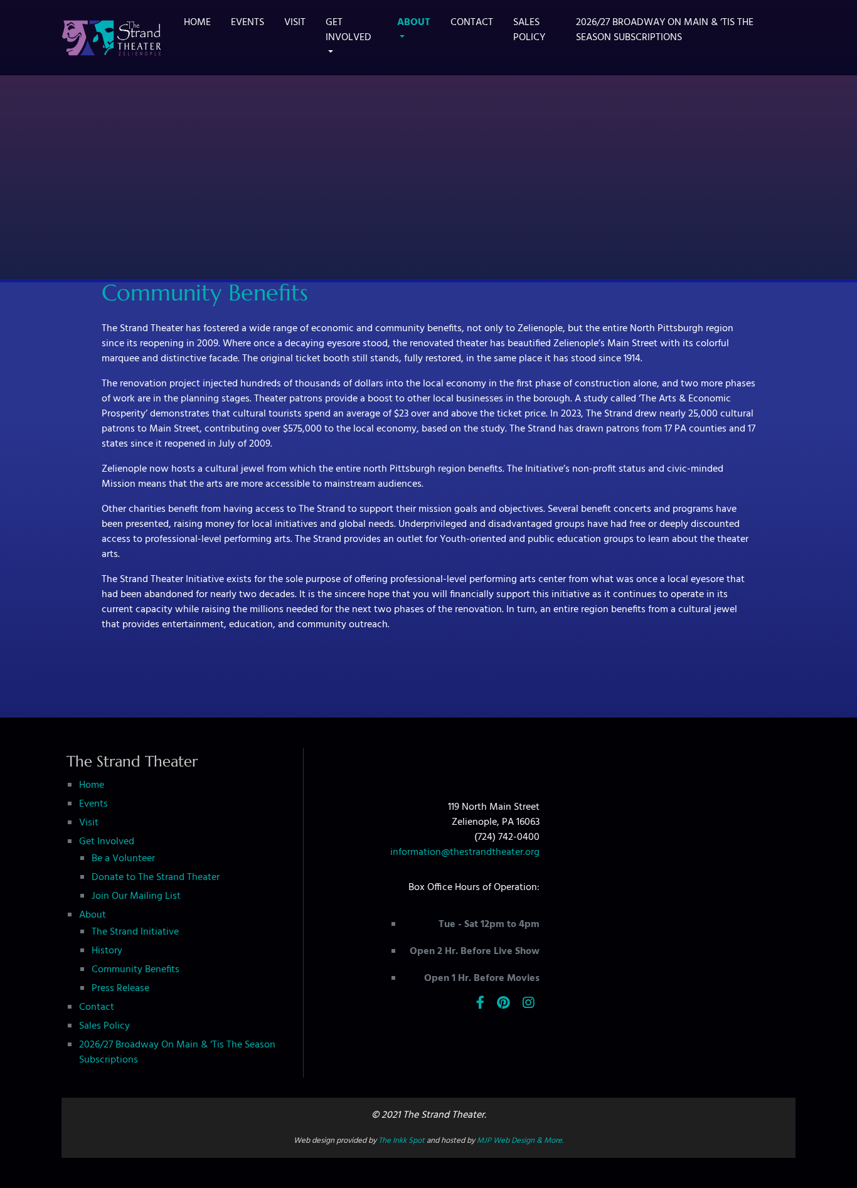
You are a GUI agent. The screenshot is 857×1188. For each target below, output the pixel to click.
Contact (471, 22)
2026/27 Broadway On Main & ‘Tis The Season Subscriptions (664, 30)
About (413, 22)
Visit (295, 22)
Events (247, 22)
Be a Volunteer (123, 859)
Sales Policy (529, 30)
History (107, 951)
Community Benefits (135, 970)
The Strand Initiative (135, 932)
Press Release (120, 988)
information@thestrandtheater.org (465, 852)
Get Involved (348, 30)
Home (197, 22)
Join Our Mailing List (136, 896)
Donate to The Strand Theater (156, 877)
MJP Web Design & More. (520, 1140)
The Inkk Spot (401, 1140)
